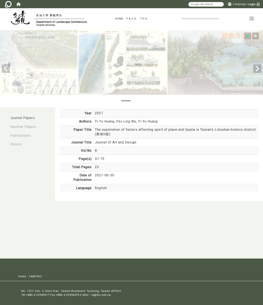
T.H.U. (144, 18)
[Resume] (247, 35)
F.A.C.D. (132, 18)
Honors (16, 144)
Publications (20, 135)
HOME (119, 18)
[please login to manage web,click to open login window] (8, 4)
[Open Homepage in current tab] (18, 4)
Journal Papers (22, 118)
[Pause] (255, 35)
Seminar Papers (23, 127)
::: (4, 116)
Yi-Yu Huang (105, 121)
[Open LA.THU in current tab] (22, 18)
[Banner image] (131, 63)
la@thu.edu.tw (101, 294)
